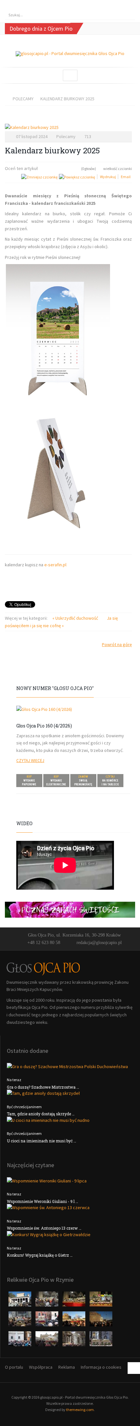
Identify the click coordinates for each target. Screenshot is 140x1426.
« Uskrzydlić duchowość (75, 618)
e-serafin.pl (55, 565)
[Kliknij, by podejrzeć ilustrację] (68, 127)
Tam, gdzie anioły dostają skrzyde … (41, 1113)
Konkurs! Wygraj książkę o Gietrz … (40, 1255)
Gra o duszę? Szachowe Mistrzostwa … (43, 1087)
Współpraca (40, 1367)
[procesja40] (20, 1321)
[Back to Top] (134, 1368)
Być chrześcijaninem (24, 1106)
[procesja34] (101, 1301)
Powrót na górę (117, 644)
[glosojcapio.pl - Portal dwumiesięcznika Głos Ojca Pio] (70, 54)
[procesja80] (74, 1341)
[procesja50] (47, 1321)
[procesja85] (101, 1341)
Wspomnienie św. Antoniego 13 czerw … (44, 1228)
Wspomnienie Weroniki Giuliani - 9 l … (42, 1201)
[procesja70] (20, 1341)
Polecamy (23, 99)
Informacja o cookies (101, 1367)
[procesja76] (47, 1341)
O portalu (14, 1367)
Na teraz (14, 1079)
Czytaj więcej (30, 760)
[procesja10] (20, 1301)
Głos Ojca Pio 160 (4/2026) (44, 726)
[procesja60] (74, 1321)
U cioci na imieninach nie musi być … (41, 1140)
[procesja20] (47, 1301)
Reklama (66, 1367)
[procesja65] (101, 1321)
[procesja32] (74, 1301)
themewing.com (80, 1409)
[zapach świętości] (70, 909)
